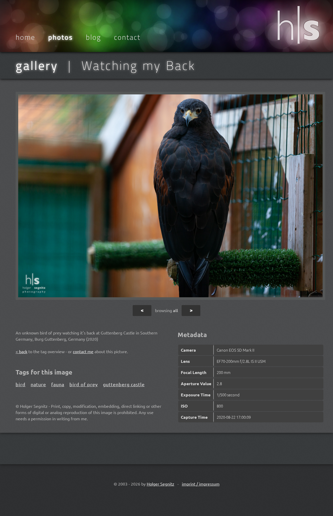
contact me (83, 351)
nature (38, 384)
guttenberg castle (124, 384)
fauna (57, 384)
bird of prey (83, 384)
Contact (127, 37)
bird (20, 384)
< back (21, 351)
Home (25, 37)
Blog (93, 37)
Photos (60, 37)
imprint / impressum (201, 483)
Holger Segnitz (160, 483)
